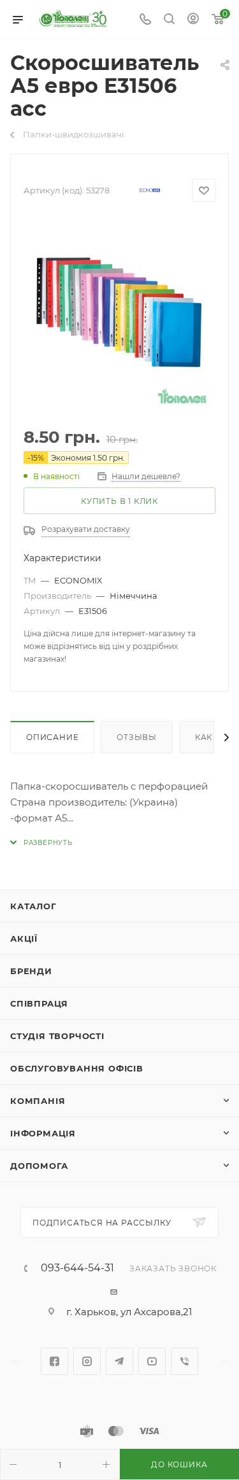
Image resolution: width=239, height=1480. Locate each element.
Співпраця (39, 1003)
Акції (24, 938)
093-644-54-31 (77, 1268)
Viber (184, 1361)
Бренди (31, 971)
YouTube (152, 1361)
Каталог (33, 906)
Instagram (87, 1361)
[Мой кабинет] (193, 20)
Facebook (54, 1361)
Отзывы (137, 737)
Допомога (39, 1166)
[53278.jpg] (119, 317)
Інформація (43, 1133)
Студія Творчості (57, 1036)
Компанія (37, 1101)
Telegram (119, 1361)
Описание (52, 737)
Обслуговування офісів (76, 1068)
